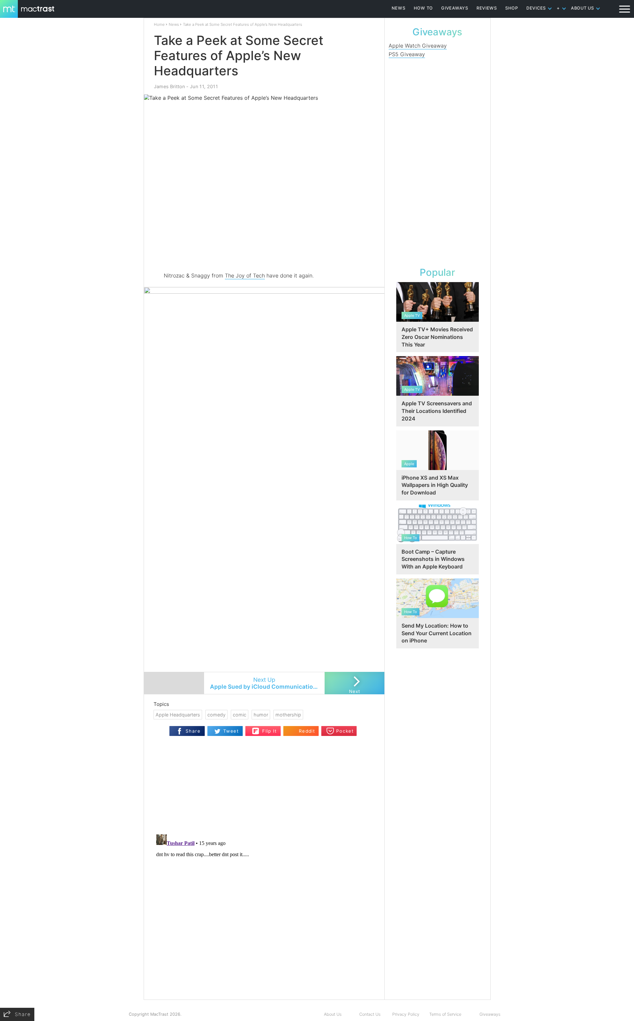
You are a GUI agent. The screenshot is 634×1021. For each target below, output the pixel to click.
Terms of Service (445, 1014)
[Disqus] (264, 914)
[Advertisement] (264, 252)
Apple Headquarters (178, 714)
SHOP (511, 8)
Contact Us (369, 1014)
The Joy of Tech (245, 275)
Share (193, 731)
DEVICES (536, 8)
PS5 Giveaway (407, 54)
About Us (332, 1014)
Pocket (345, 731)
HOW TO (423, 8)
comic (239, 714)
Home (159, 24)
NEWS (398, 8)
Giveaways (489, 1014)
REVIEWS (486, 8)
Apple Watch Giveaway (418, 45)
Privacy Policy (405, 1014)
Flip (256, 729)
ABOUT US (582, 8)
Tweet (231, 731)
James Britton (169, 86)
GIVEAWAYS (454, 8)
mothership (288, 714)
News (174, 24)
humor (261, 714)
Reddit (307, 731)
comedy (216, 714)
